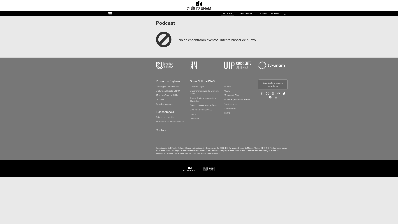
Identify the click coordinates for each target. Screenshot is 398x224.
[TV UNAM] (271, 65)
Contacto (161, 130)
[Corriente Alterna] (237, 65)
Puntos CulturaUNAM (269, 14)
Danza (193, 114)
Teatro (227, 112)
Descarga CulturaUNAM (167, 86)
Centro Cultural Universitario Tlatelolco (203, 99)
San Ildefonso (230, 108)
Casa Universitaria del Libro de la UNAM (204, 92)
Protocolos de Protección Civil (170, 121)
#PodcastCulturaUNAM (167, 95)
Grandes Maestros (164, 104)
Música (227, 86)
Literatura (194, 118)
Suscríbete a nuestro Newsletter (273, 84)
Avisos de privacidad (165, 117)
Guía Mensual (246, 14)
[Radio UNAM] (164, 65)
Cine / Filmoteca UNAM (201, 109)
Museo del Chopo (232, 95)
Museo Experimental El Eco (237, 99)
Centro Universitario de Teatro (204, 105)
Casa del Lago (197, 86)
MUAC (227, 90)
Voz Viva (160, 99)
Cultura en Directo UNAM (168, 90)
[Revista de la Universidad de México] (193, 65)
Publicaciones (230, 104)
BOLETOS (227, 14)
